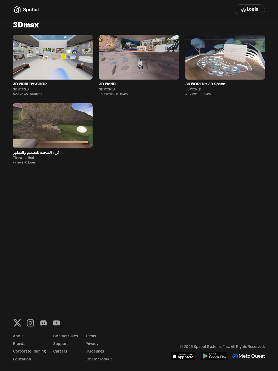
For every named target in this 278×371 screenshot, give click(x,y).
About (18, 336)
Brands (19, 344)
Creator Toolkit (99, 359)
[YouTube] (56, 323)
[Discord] (43, 323)
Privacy (92, 344)
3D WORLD (21, 89)
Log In (252, 9)
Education (22, 359)
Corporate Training (29, 352)
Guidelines (95, 352)
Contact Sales (65, 336)
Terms (91, 336)
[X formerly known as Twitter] (17, 323)
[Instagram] (30, 323)
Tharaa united (23, 158)
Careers (60, 352)
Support (60, 344)
